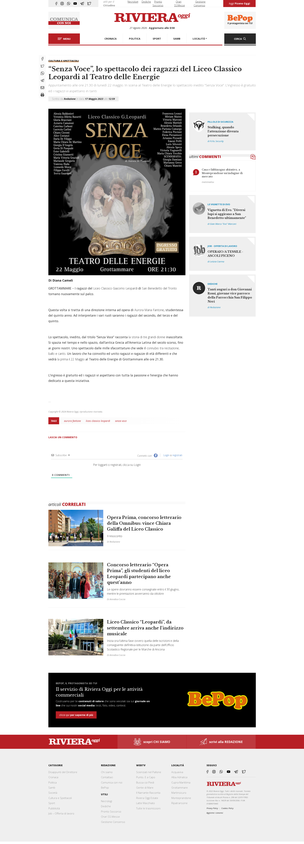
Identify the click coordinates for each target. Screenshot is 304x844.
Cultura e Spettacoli (63, 60)
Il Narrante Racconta (148, 792)
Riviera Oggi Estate (147, 798)
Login (166, 455)
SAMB (176, 38)
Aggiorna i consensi (215, 812)
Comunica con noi (111, 782)
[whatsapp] (68, 3)
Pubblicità (54, 808)
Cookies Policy (227, 808)
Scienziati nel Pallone (148, 772)
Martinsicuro (178, 792)
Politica (52, 782)
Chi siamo (107, 772)
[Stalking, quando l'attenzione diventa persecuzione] (222, 131)
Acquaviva (177, 772)
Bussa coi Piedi (145, 782)
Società (52, 792)
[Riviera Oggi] (152, 18)
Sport (51, 803)
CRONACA (110, 38)
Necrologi (133, 1)
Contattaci (107, 777)
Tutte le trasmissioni (148, 808)
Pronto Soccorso (111, 811)
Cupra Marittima (180, 782)
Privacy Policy (212, 808)
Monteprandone (181, 798)
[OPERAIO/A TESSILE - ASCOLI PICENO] (222, 253)
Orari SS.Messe (110, 816)
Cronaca (53, 777)
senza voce (121, 421)
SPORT (157, 38)
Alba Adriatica (179, 777)
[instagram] (62, 3)
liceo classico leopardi (98, 421)
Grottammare (179, 787)
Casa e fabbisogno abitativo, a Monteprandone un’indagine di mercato (222, 173)
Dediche (146, 1)
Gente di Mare (144, 787)
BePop (105, 787)
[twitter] (89, 3)
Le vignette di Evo (219, 204)
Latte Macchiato (145, 803)
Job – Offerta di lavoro (61, 813)
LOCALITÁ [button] (199, 38)
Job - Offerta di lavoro (222, 246)
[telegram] (82, 3)
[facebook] (56, 3)
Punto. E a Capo (145, 777)
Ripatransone (179, 803)
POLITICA (134, 38)
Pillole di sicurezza (220, 121)
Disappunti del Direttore (62, 772)
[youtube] (75, 3)
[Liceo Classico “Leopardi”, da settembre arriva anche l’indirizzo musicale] (116, 635)
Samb (51, 787)
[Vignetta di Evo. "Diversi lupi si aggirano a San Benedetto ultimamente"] (222, 214)
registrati (177, 455)
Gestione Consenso (113, 822)
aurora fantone (72, 421)
